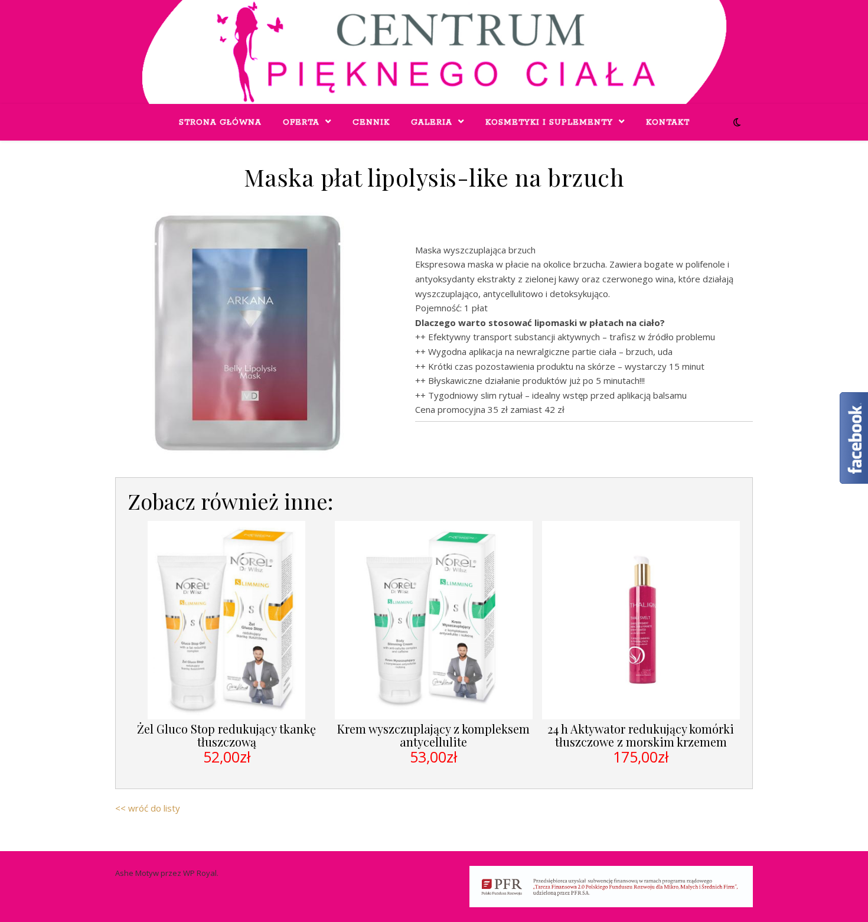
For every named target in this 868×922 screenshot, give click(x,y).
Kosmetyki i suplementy (549, 123)
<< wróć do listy (147, 808)
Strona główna (220, 123)
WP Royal (200, 873)
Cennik (371, 123)
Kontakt (668, 123)
